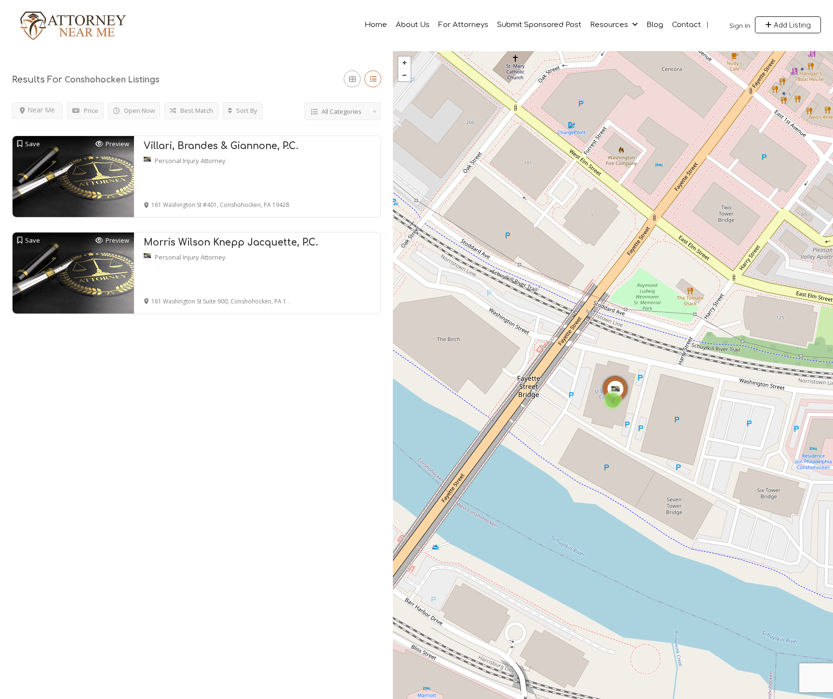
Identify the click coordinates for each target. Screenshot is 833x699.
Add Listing (791, 24)
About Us (413, 25)
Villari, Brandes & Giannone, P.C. (221, 146)
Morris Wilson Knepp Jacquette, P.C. (231, 242)
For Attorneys (463, 25)
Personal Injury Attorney (190, 160)
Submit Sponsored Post (539, 25)
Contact (686, 25)
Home (375, 25)
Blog (654, 25)
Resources (609, 25)
